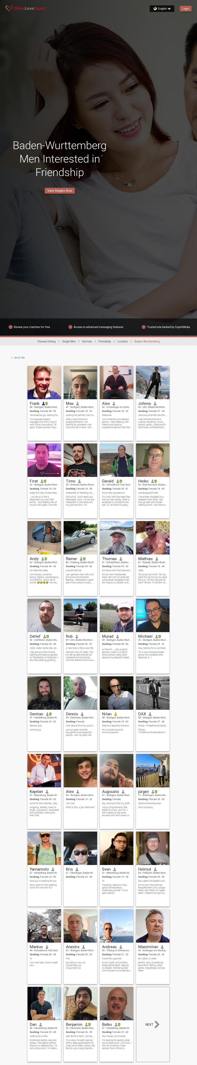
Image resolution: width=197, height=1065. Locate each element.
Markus (36, 947)
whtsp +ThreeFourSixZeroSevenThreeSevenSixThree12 (153, 725)
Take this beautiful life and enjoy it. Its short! (116, 725)
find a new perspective (113, 492)
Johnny (144, 403)
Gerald (108, 481)
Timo (70, 481)
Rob (69, 636)
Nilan (107, 714)
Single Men (69, 341)
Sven (106, 869)
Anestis (72, 947)
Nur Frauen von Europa (113, 1036)
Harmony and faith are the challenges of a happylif (153, 415)
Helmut (144, 869)
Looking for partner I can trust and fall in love (80, 415)
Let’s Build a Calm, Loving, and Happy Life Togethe (80, 1036)
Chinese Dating (46, 341)
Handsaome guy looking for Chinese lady (44, 415)
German (87, 341)
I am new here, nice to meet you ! (44, 964)
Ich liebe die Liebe (39, 570)
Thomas (109, 558)
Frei (68, 958)
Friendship (104, 341)
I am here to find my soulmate (80, 725)
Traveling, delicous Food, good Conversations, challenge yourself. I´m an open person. (115, 889)
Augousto (110, 791)
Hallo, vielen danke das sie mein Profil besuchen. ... (44, 648)
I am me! (70, 803)
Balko (107, 1024)
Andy (34, 558)
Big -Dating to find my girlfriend (116, 803)
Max (69, 403)
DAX (142, 714)
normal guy (35, 729)
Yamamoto (39, 869)
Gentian (36, 714)
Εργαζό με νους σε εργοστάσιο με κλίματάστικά (75, 965)
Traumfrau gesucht (112, 958)
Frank (34, 403)
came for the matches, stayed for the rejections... (44, 803)
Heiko (143, 481)
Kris (69, 869)
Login (185, 8)
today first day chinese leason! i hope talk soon (44, 492)
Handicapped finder (148, 492)
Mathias (145, 558)
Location (123, 341)
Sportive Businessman (149, 803)
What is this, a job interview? (80, 807)
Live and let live (73, 570)
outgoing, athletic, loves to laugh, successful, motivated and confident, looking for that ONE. (44, 811)
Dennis (72, 714)
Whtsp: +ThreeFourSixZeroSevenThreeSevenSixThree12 (153, 731)
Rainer (71, 558)
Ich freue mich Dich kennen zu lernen (116, 570)
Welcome (106, 415)
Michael (145, 636)
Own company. (145, 807)
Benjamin (74, 1024)
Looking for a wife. (39, 1036)
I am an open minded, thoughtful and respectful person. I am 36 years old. (79, 732)
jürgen (143, 791)
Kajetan (36, 791)
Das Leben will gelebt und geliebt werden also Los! (153, 881)
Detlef (35, 636)
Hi (103, 881)
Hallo (140, 570)
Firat (34, 481)
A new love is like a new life (79, 648)
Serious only (36, 725)
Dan (33, 1024)
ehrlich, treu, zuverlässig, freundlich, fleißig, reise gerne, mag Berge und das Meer (151, 966)
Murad (108, 636)
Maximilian (148, 947)
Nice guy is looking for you (43, 881)
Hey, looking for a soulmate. (152, 648)
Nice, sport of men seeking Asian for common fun (43, 886)
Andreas (109, 947)
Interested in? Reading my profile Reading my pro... (80, 492)
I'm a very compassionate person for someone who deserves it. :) (151, 655)
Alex (106, 403)
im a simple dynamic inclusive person (112, 731)
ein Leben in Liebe (147, 958)
